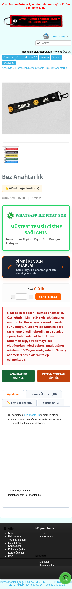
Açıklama (13, 394)
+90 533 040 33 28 (54, 584)
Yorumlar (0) (51, 402)
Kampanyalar (46, 565)
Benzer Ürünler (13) (44, 394)
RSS (10, 556)
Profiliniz (44, 57)
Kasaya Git (9, 63)
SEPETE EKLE (48, 296)
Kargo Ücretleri (16, 552)
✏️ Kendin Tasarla (19, 402)
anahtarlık (34, 415)
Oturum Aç (50, 51)
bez (26, 415)
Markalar (44, 561)
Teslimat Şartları (17, 539)
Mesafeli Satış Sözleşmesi (15, 544)
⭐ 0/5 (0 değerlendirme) (22, 188)
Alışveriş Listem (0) (26, 57)
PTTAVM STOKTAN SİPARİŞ (53, 376)
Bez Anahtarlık (58, 68)
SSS (10, 533)
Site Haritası (46, 536)
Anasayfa (8, 57)
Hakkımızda (14, 536)
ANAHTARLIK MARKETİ (18, 376)
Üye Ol (66, 51)
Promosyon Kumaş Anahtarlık (31, 68)
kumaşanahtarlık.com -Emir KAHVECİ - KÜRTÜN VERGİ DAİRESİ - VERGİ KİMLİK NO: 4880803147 (36, 583)
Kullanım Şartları (17, 549)
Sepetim (56, 57)
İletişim (43, 533)
